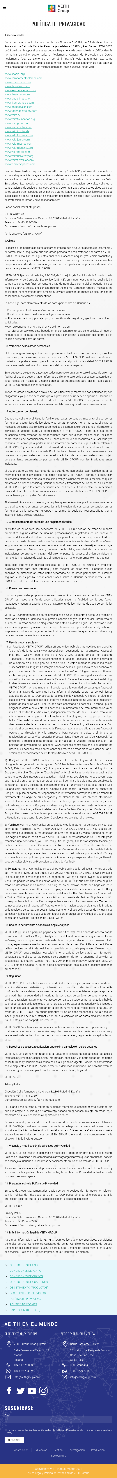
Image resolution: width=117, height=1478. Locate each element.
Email (8, 1415)
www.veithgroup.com (17, 123)
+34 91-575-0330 (24, 1365)
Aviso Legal (34, 1473)
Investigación (77, 1450)
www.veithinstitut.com (18, 127)
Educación (41, 1450)
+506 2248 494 (79, 1365)
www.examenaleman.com (20, 90)
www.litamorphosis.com (19, 102)
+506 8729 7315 (80, 1371)
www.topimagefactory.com (21, 110)
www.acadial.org (15, 74)
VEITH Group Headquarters (30, 1344)
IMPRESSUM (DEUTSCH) (25, 1310)
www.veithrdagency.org (19, 147)
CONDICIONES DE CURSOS (26, 1276)
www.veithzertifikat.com (19, 160)
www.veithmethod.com (18, 143)
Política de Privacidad (57, 1473)
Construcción (20, 1450)
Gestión (58, 1450)
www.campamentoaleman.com (24, 78)
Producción (98, 1450)
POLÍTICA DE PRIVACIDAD (25, 1298)
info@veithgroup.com (27, 1377)
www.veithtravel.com (17, 151)
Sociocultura (58, 1455)
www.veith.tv (12, 115)
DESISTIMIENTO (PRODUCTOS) (29, 1287)
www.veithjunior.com (17, 139)
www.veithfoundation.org (20, 119)
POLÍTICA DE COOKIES (23, 1304)
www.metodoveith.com (18, 106)
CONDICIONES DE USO (24, 1265)
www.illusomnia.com (17, 94)
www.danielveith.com (17, 86)
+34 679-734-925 (24, 1371)
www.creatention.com (18, 82)
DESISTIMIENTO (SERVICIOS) (28, 1293)
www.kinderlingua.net (17, 98)
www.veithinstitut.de (17, 131)
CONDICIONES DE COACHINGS (29, 1282)
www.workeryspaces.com (20, 164)
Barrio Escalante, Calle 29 (85, 1344)
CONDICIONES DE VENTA (25, 1270)
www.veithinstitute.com (19, 135)
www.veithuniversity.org (19, 155)
